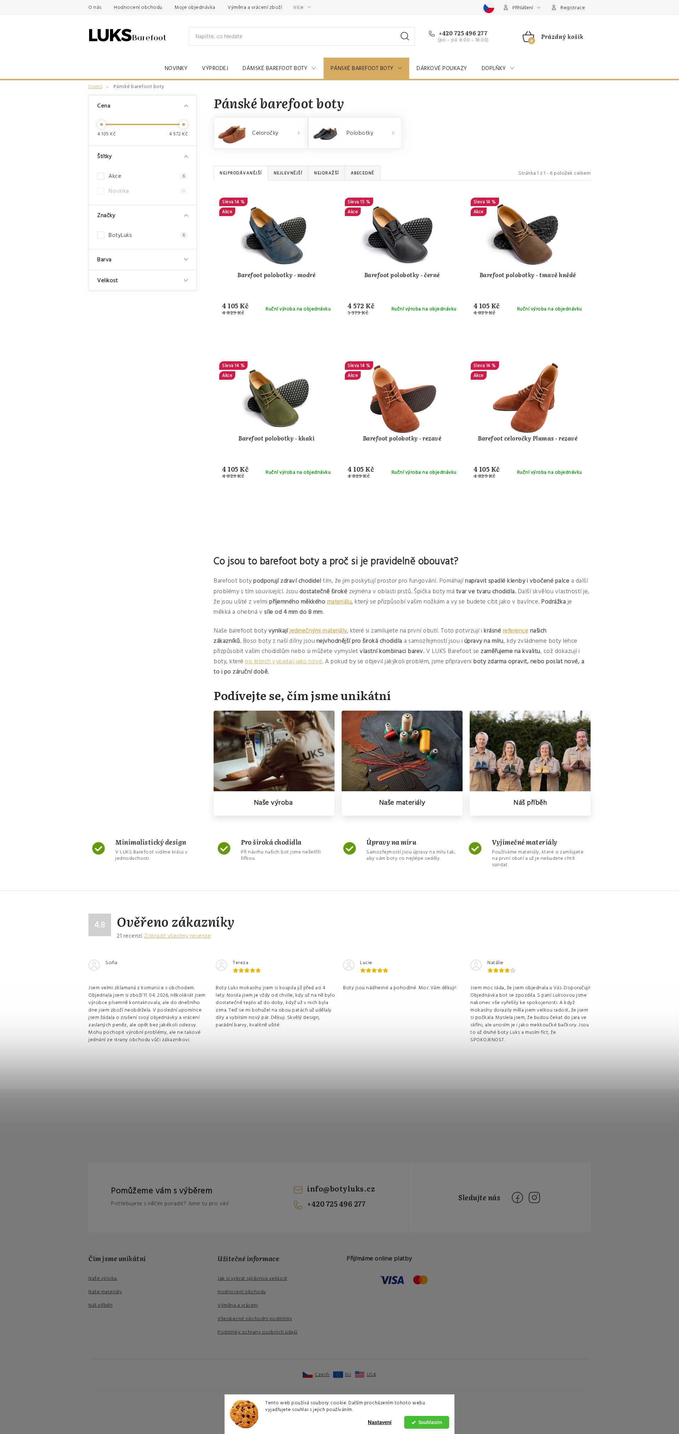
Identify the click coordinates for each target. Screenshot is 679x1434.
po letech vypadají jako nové (283, 661)
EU (348, 1374)
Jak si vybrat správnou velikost (252, 1278)
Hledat (405, 36)
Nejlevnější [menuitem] (288, 173)
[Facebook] (517, 1197)
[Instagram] (534, 1197)
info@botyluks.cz (341, 1188)
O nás (94, 7)
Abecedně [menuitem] (363, 173)
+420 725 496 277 (462, 32)
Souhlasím (430, 1422)
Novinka (147, 191)
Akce (147, 176)
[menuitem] (176, 68)
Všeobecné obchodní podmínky (254, 1318)
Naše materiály (402, 803)
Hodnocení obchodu (138, 7)
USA (372, 1374)
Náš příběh (530, 803)
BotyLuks (147, 235)
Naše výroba (273, 803)
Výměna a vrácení (237, 1305)
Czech (322, 1374)
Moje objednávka (195, 7)
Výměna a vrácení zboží (255, 7)
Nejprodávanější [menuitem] (241, 173)
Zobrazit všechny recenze (177, 936)
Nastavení (379, 1422)
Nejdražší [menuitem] (326, 173)
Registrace (573, 7)
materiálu (339, 602)
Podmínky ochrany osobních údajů (257, 1332)
